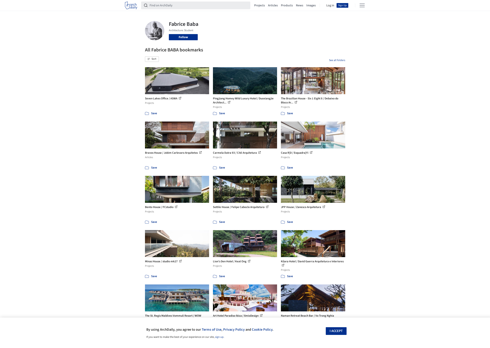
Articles (273, 5)
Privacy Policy (234, 329)
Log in (330, 5)
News (299, 5)
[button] (152, 59)
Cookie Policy (262, 329)
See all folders (337, 60)
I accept (336, 331)
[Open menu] (362, 5)
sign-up (219, 337)
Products (287, 5)
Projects (259, 5)
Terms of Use (211, 329)
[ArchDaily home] (131, 5)
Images (311, 5)
